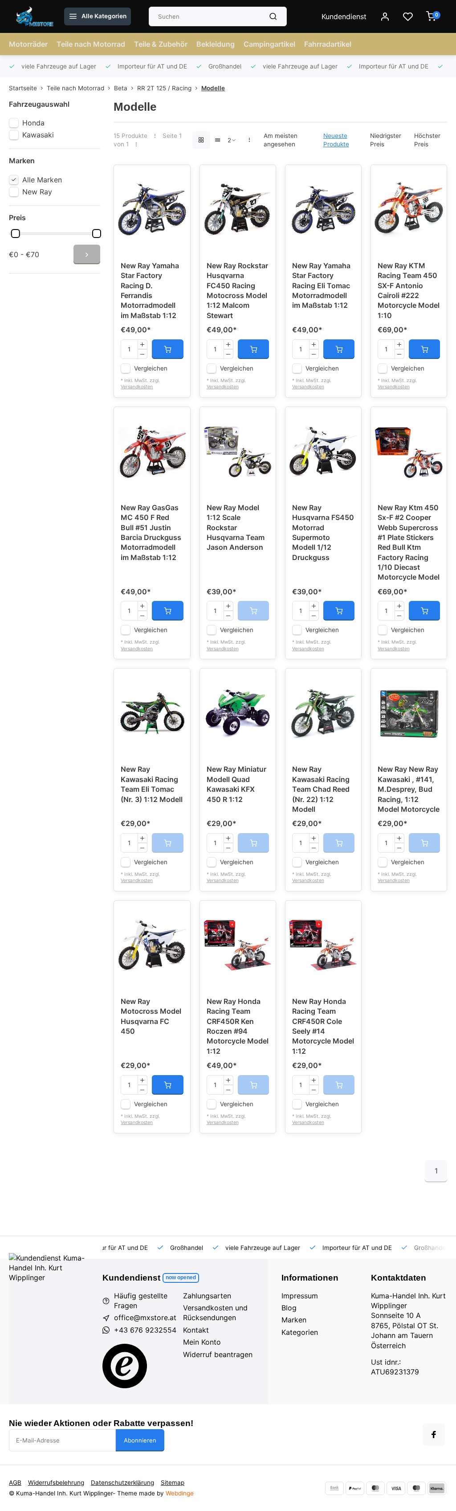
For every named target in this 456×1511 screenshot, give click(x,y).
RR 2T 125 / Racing (164, 88)
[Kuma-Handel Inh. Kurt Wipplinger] (35, 16)
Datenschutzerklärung (122, 1482)
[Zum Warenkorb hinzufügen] (167, 349)
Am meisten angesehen (280, 140)
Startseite (23, 88)
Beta (120, 88)
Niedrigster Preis (385, 140)
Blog (289, 1307)
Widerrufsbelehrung (56, 1482)
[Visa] (396, 1488)
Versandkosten (137, 387)
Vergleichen (150, 368)
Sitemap (172, 1482)
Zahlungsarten (207, 1295)
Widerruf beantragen (217, 1354)
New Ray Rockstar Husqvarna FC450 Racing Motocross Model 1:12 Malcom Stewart (237, 290)
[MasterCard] (375, 1488)
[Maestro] (416, 1488)
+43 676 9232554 (145, 1330)
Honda (33, 122)
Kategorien (299, 1332)
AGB (15, 1482)
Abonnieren (140, 1440)
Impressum (299, 1295)
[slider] (15, 233)
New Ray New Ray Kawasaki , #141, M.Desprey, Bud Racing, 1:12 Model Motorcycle (409, 789)
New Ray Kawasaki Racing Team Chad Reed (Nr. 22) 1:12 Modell (321, 789)
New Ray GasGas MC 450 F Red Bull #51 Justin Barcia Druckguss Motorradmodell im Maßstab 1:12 (151, 532)
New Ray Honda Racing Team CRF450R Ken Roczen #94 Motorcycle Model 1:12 (238, 1026)
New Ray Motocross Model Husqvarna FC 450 (151, 1016)
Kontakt (196, 1330)
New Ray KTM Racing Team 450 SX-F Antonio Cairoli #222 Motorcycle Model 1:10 (409, 290)
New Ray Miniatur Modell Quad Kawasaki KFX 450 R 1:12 (236, 784)
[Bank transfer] (334, 1488)
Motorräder (28, 44)
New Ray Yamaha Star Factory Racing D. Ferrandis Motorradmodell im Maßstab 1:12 (150, 290)
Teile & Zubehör (160, 44)
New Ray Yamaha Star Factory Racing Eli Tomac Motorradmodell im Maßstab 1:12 (321, 285)
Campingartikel (269, 44)
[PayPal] (355, 1488)
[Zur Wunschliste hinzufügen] (177, 178)
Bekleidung (215, 44)
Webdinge (180, 1493)
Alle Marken (42, 179)
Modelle (213, 88)
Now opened (181, 1277)
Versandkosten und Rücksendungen (215, 1312)
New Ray (37, 191)
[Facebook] (434, 1434)
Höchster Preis (427, 140)
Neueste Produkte (336, 140)
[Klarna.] (437, 1488)
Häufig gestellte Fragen (140, 1300)
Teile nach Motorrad (91, 44)
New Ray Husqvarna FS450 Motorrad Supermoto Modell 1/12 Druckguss (323, 532)
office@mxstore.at (145, 1317)
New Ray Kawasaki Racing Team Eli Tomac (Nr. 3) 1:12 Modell (152, 784)
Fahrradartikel (327, 44)
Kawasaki (38, 134)
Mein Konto (202, 1342)
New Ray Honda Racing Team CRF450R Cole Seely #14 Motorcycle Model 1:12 (323, 1026)
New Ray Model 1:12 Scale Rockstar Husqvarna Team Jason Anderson (236, 527)
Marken (293, 1319)
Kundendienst (344, 16)
